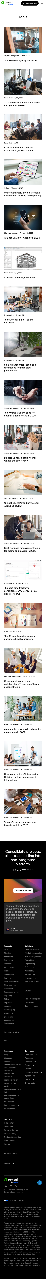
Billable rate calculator (9, 1075)
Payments (8, 1006)
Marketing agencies (33, 953)
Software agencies (33, 956)
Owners (28, 991)
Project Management (11, 56)
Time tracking (9, 315)
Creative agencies (32, 949)
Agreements (9, 967)
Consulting (29, 960)
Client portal (9, 974)
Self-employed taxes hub (13, 1090)
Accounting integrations (9, 1021)
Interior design (31, 978)
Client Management (11, 233)
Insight (6, 188)
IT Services (29, 967)
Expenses (8, 1003)
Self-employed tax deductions (12, 1096)
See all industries (32, 981)
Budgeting (8, 1017)
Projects (7, 978)
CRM (6, 949)
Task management (12, 981)
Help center (9, 1123)
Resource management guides (12, 1062)
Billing (6, 999)
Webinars (8, 1058)
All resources (9, 1109)
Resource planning (12, 992)
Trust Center (9, 1140)
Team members (31, 1006)
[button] (42, 3)
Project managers (32, 999)
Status (7, 1144)
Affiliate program (11, 1153)
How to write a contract (10, 1084)
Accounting (29, 971)
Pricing (7, 1040)
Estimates (8, 960)
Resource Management (12, 676)
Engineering (30, 964)
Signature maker (11, 1080)
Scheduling (8, 956)
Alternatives (9, 1102)
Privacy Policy (10, 1133)
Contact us (8, 1126)
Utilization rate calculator (10, 1069)
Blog (6, 1054)
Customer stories (11, 1032)
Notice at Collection (12, 1137)
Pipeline (7, 953)
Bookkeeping (9, 1010)
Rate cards (8, 1013)
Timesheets (9, 988)
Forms (6, 971)
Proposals (8, 964)
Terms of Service (11, 1130)
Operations (29, 1002)
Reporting (8, 996)
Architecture (30, 974)
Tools (6, 98)
